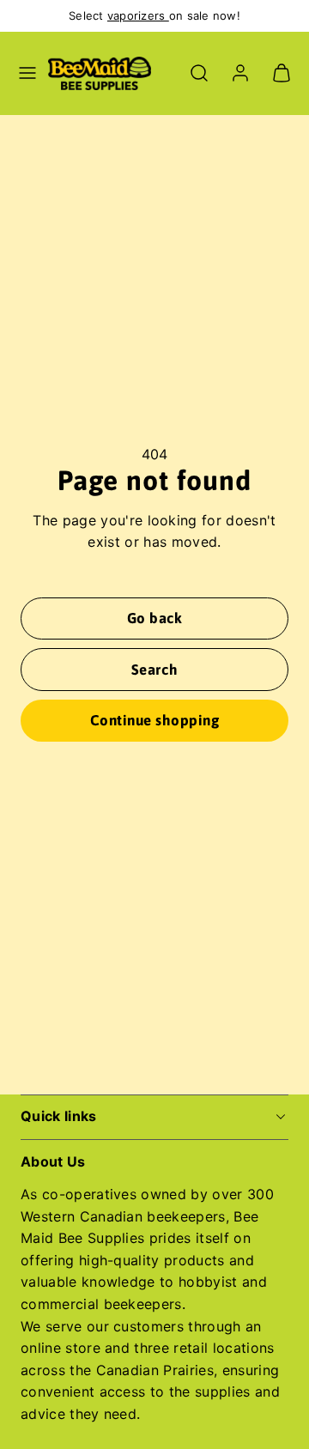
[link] (240, 73)
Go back (155, 618)
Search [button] (154, 669)
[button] (27, 73)
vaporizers (138, 15)
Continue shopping (155, 720)
